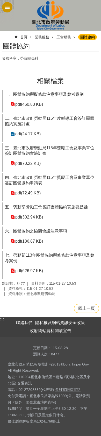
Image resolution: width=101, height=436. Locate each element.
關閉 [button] (7, 7)
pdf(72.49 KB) (28, 193)
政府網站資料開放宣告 (50, 330)
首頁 (23, 37)
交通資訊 (24, 383)
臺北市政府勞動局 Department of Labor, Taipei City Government (50, 16)
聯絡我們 (24, 322)
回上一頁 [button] (86, 308)
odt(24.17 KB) (28, 134)
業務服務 (42, 37)
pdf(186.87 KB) (29, 241)
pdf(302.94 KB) (29, 217)
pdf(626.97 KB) (29, 271)
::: (2, 319)
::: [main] (5, 35)
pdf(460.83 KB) (29, 104)
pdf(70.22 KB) (28, 163)
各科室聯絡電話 (68, 390)
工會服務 (63, 37)
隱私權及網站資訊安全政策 (60, 322)
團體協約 (87, 37)
